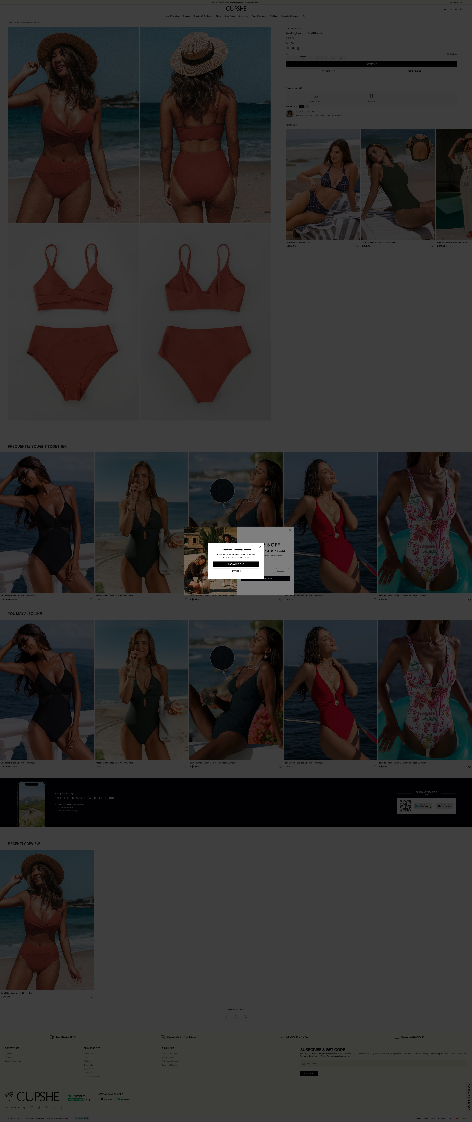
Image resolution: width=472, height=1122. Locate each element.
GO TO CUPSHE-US (236, 564)
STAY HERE (236, 571)
